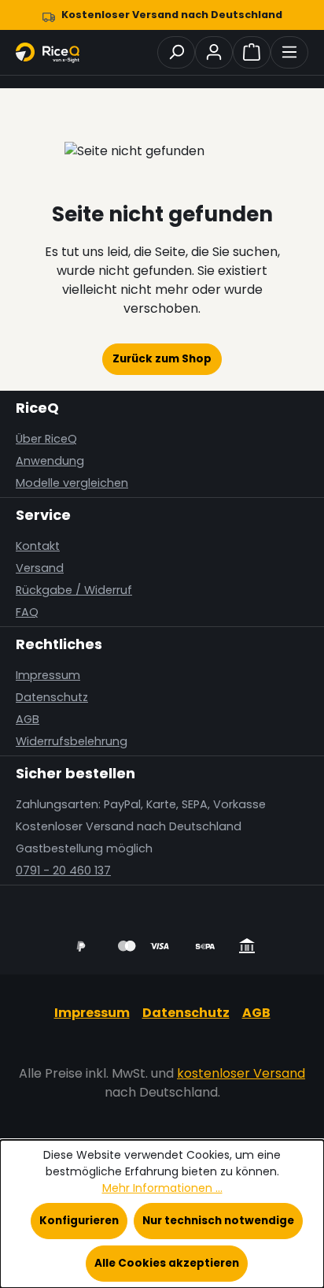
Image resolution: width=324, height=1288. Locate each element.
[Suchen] (176, 52)
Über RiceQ (46, 439)
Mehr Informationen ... (162, 1188)
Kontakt (38, 546)
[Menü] (289, 52)
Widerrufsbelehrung (71, 741)
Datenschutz (52, 697)
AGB (27, 719)
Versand (40, 568)
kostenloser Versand (241, 1073)
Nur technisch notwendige (218, 1220)
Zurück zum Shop (162, 358)
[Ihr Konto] (214, 52)
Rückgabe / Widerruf (74, 590)
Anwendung (50, 461)
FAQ (27, 612)
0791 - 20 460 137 (63, 870)
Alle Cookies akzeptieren (166, 1263)
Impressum (48, 675)
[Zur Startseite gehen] (55, 53)
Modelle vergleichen (72, 483)
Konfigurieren (79, 1220)
